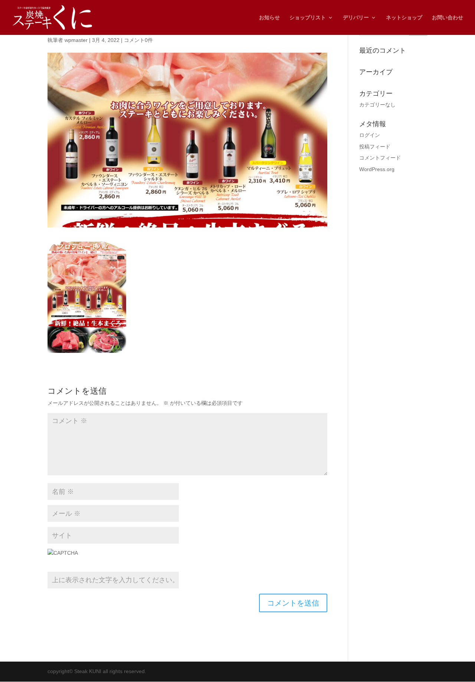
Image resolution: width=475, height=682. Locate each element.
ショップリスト (307, 17)
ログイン (369, 135)
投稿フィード (374, 147)
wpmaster (76, 40)
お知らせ (269, 17)
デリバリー (356, 17)
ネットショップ (404, 17)
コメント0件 (138, 40)
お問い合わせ (447, 17)
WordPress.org (376, 169)
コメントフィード (380, 158)
